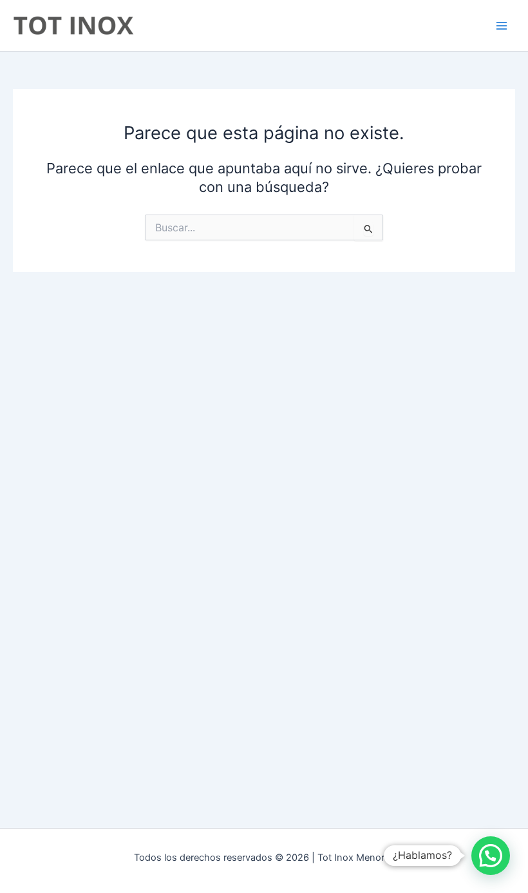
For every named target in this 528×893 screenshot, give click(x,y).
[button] (490, 855)
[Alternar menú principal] (501, 25)
